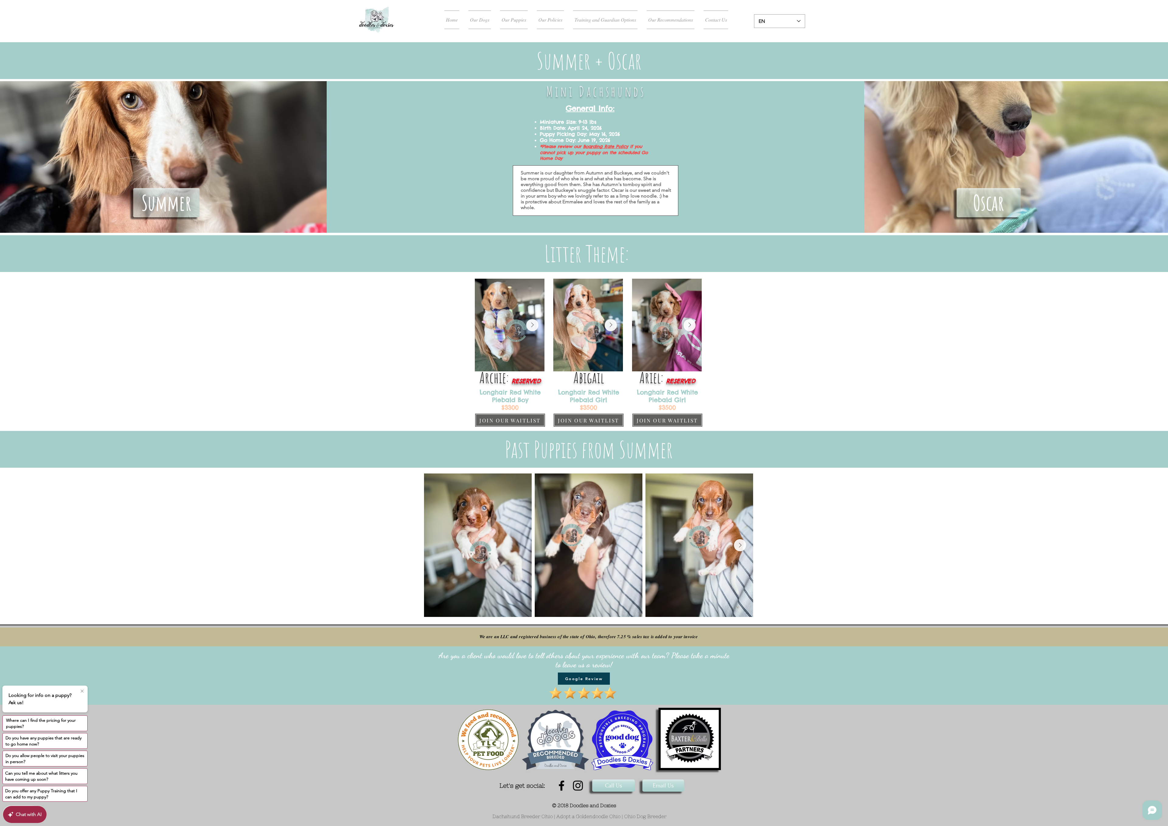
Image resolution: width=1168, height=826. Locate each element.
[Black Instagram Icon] (578, 785)
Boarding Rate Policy (605, 146)
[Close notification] (82, 691)
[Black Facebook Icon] (561, 785)
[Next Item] (532, 325)
